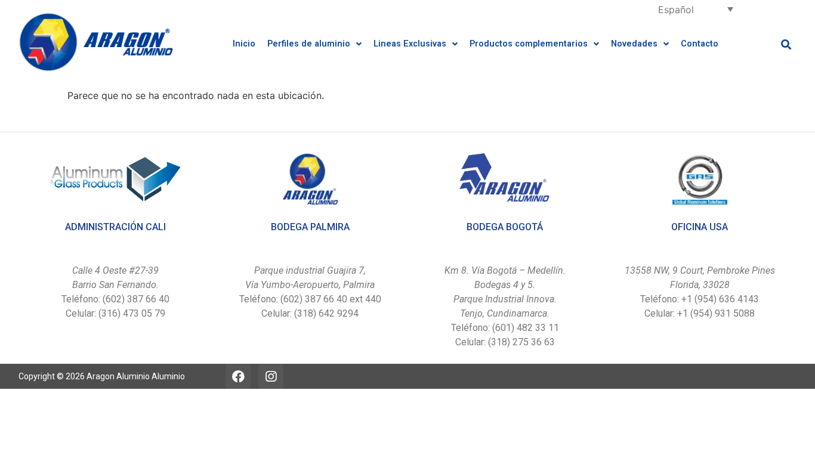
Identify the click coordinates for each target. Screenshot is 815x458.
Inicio (244, 44)
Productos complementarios (529, 44)
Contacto (699, 44)
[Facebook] (238, 376)
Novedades (634, 44)
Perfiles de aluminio (308, 44)
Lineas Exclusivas (409, 44)
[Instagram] (270, 376)
